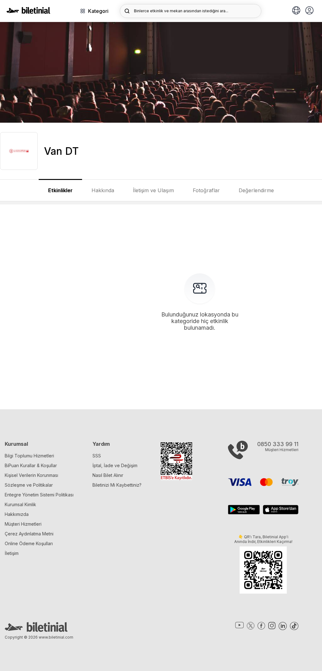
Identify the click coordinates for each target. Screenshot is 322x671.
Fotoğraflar (206, 190)
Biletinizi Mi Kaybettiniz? (117, 485)
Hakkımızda (17, 514)
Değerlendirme (256, 190)
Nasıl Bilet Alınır (107, 475)
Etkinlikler (60, 190)
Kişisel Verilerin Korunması (31, 475)
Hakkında (103, 190)
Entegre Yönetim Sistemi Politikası (39, 494)
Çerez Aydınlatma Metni (29, 533)
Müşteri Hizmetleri (23, 524)
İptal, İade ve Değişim (114, 465)
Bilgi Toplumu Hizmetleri (29, 455)
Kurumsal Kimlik (20, 504)
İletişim (12, 553)
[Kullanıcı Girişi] (309, 11)
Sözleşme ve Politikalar (29, 485)
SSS (96, 455)
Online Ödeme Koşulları (29, 543)
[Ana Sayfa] (28, 12)
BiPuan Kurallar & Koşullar (31, 465)
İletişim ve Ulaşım (153, 190)
